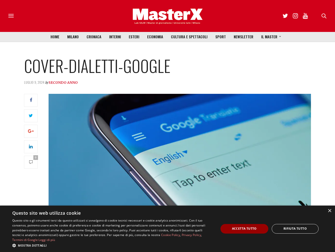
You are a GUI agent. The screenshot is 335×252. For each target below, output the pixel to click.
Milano (73, 36)
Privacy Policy (191, 235)
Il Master (269, 36)
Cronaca (94, 36)
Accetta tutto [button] (244, 228)
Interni (115, 36)
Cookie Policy (170, 235)
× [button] (329, 211)
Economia (155, 36)
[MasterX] (167, 16)
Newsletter (243, 36)
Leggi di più (47, 240)
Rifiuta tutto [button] (295, 228)
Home (55, 36)
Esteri (134, 36)
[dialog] (167, 229)
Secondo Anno (63, 82)
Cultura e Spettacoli (189, 36)
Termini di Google (25, 240)
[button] (112, 245)
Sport (220, 36)
